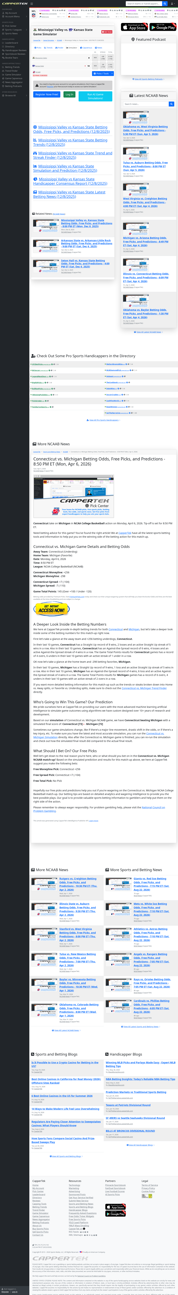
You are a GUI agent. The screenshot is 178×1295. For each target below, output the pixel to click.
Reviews (36, 1200)
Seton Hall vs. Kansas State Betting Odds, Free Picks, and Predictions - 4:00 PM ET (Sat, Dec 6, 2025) (85, 263)
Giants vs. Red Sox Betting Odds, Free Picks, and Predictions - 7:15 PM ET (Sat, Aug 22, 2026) (151, 884)
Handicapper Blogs (78, 1210)
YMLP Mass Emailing (79, 1225)
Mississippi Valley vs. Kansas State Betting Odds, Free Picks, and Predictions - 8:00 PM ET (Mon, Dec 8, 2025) (86, 223)
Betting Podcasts (13, 86)
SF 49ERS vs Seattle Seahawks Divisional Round (135, 1118)
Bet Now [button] (108, 32)
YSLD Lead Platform (78, 1222)
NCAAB (59, 40)
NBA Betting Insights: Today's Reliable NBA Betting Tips (140, 1079)
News (99, 47)
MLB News (138, 895)
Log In (14, 1291)
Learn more (93, 820)
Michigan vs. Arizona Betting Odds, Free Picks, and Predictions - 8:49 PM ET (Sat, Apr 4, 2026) (145, 241)
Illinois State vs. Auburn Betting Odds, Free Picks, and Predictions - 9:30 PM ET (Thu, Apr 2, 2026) (77, 909)
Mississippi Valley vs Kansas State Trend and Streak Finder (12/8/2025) (72, 155)
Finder (60, 47)
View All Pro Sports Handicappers (104, 420)
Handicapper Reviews (16, 50)
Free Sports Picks (77, 1219)
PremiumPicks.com (76, 596)
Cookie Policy (148, 1191)
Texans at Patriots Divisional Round (128, 1105)
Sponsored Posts (77, 1194)
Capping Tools (39, 1203)
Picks (39, 47)
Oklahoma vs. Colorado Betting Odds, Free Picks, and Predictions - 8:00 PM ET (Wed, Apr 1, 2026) (79, 1010)
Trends (50, 47)
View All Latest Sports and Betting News (141, 1026)
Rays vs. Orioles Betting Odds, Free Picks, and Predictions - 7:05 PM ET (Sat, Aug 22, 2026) (152, 983)
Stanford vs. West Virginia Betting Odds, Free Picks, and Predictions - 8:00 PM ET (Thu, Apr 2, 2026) (77, 934)
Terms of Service (150, 1185)
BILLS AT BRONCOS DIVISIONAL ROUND (130, 1131)
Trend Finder (11, 70)
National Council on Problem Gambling (91, 1276)
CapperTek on (75, 1228)
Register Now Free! (46, 94)
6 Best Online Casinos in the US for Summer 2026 (62, 1096)
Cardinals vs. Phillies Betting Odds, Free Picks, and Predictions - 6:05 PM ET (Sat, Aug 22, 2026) (151, 1006)
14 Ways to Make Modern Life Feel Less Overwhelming (65, 1109)
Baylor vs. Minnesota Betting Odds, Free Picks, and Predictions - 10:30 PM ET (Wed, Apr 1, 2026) (78, 985)
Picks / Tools (103, 73)
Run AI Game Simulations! (95, 96)
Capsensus (87, 47)
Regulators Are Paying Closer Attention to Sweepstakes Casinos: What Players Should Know (66, 1123)
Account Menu (12, 16)
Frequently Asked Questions (83, 1213)
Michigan (134, 629)
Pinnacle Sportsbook (115, 1185)
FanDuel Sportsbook (115, 1188)
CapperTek (36, 40)
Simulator (73, 47)
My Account (11, 13)
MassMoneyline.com (116, 1072)
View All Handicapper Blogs (141, 1145)
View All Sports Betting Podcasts (149, 79)
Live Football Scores (115, 1191)
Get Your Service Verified (81, 1197)
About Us (37, 1225)
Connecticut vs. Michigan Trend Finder (144, 688)
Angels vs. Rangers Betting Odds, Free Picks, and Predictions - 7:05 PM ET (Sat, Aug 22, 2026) (151, 959)
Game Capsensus (13, 78)
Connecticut (116, 629)
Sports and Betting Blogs (81, 1207)
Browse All (10, 95)
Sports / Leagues (13, 29)
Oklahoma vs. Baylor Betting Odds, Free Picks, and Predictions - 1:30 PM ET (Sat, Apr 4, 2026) (145, 313)
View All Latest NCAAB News (66, 1030)
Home (35, 1185)
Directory (9, 46)
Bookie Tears (11, 57)
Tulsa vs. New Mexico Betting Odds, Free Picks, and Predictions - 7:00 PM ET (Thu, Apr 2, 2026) (77, 959)
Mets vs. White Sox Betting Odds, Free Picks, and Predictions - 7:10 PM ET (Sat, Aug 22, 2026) (151, 909)
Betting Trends (12, 67)
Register (5, 1291)
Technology (74, 1185)
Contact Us (37, 1235)
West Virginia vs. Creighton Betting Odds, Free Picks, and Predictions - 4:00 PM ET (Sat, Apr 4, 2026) (145, 202)
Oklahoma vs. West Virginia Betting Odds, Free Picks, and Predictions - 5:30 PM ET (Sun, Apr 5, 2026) (145, 130)
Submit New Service (78, 1200)
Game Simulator (13, 74)
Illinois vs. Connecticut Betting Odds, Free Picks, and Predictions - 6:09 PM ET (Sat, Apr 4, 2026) (146, 277)
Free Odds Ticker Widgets (81, 1216)
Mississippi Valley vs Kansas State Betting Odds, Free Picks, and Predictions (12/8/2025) (71, 129)
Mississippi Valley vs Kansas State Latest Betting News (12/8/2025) (69, 194)
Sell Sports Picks (40, 1231)
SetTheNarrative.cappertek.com (120, 1098)
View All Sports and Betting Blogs (66, 1156)
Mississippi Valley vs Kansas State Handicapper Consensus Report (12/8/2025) (70, 181)
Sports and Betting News (51, 452)
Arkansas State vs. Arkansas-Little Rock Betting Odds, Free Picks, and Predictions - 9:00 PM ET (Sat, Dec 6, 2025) (86, 243)
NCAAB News (59, 214)
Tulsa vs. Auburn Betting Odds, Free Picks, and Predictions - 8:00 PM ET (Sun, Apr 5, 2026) (145, 166)
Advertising (74, 1191)
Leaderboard (11, 42)
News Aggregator (14, 82)
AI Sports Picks (112, 1194)
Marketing (74, 1188)
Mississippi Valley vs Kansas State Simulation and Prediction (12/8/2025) (65, 168)
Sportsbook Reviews (15, 54)
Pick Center (10, 26)
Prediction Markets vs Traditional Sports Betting (136, 1092)
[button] (173, 3)
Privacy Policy (148, 1188)
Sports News (11, 33)
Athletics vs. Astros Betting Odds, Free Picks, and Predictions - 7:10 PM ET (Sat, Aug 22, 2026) (151, 934)
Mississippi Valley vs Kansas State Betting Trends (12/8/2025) (70, 142)
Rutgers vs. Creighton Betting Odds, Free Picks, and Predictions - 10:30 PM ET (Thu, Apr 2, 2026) (78, 884)
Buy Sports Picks (40, 1228)
